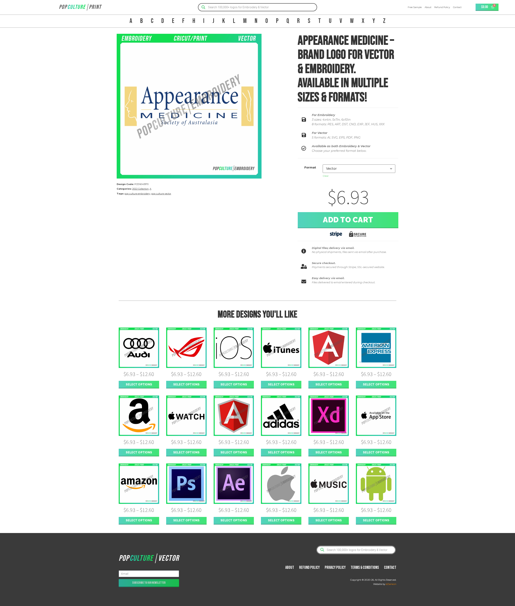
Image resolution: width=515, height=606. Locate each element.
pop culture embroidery (137, 193)
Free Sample (415, 7)
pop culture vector (161, 193)
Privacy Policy (335, 567)
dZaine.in (391, 584)
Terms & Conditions (365, 567)
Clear (326, 175)
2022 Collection (140, 188)
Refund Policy (442, 7)
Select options (139, 384)
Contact (457, 7)
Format (310, 167)
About (428, 7)
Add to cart (348, 219)
